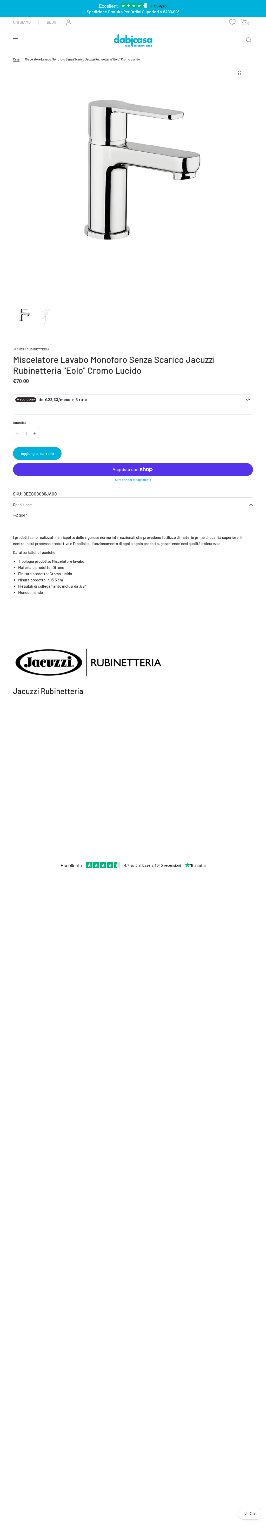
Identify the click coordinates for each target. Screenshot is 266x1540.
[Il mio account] (67, 22)
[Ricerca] (248, 40)
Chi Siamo (22, 22)
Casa (16, 59)
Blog (51, 22)
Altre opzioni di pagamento (133, 479)
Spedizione (22, 504)
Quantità (19, 422)
